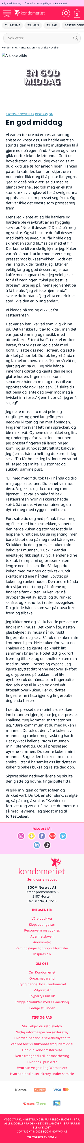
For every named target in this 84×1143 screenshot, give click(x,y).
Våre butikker (42, 918)
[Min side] (66, 13)
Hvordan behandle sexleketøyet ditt (42, 1038)
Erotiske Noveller (20, 114)
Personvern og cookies (42, 930)
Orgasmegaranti (42, 978)
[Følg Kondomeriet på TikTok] (47, 848)
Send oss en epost (41, 879)
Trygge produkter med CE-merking (42, 1002)
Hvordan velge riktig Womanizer (42, 1068)
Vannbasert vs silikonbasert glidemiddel (42, 1044)
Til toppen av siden (42, 1137)
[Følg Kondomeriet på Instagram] (21, 839)
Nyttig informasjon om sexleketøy (42, 1032)
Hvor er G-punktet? (42, 1062)
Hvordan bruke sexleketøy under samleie (42, 1074)
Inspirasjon (44, 114)
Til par (52, 25)
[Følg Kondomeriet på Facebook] (42, 839)
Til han (33, 25)
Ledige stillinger (41, 1008)
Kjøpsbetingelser (42, 924)
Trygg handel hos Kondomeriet (42, 984)
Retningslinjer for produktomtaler (42, 948)
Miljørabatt (42, 990)
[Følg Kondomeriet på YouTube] (52, 839)
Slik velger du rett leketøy (42, 1026)
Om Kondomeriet (42, 972)
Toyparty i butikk (42, 996)
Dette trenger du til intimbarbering (42, 1056)
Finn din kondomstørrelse (42, 1050)
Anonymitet (61, 3)
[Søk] (75, 38)
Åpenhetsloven (42, 936)
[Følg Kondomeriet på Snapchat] (32, 839)
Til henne (12, 25)
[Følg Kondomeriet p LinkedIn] (37, 848)
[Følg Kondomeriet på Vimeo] (63, 839)
